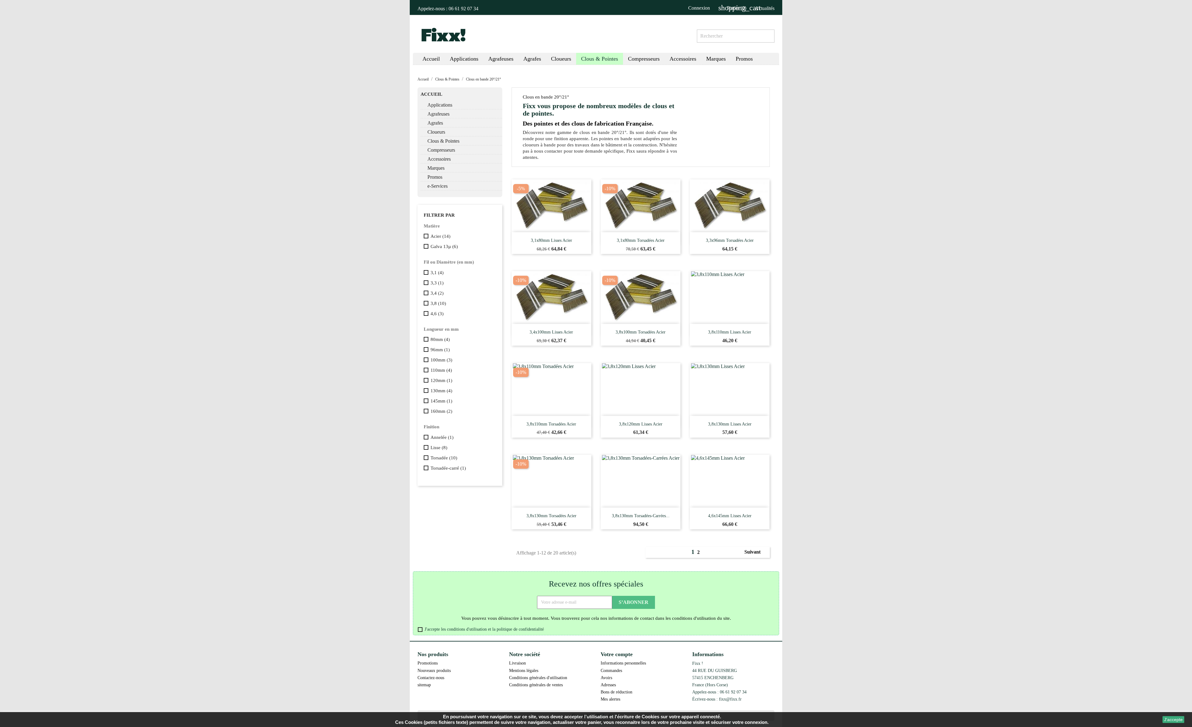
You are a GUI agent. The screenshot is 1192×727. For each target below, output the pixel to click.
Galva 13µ (444, 246)
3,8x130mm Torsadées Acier (551, 515)
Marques (436, 168)
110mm (441, 370)
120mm (441, 380)
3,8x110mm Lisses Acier (729, 332)
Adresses (608, 684)
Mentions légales (523, 670)
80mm (440, 339)
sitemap (424, 684)
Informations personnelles (623, 662)
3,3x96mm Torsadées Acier (730, 240)
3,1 (437, 272)
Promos (434, 177)
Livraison (517, 662)
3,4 (437, 293)
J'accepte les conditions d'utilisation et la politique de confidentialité (484, 629)
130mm (441, 390)
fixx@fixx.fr (730, 699)
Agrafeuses (438, 114)
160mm (441, 411)
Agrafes (435, 123)
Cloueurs (436, 132)
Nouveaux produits (434, 670)
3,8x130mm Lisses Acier (730, 424)
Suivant (755, 552)
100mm (441, 359)
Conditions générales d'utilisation (538, 677)
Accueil (431, 94)
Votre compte (617, 654)
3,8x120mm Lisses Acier (640, 424)
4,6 (437, 313)
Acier (440, 236)
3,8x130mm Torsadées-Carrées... (641, 515)
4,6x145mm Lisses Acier (730, 515)
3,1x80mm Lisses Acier (551, 240)
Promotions (428, 662)
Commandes (611, 670)
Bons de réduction (616, 691)
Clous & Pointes (443, 141)
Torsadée (444, 457)
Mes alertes (610, 699)
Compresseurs (441, 150)
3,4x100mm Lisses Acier (551, 332)
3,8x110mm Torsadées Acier (551, 424)
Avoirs (606, 677)
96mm (440, 349)
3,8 (438, 303)
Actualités (764, 8)
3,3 (437, 282)
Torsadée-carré (448, 468)
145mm (441, 400)
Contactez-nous (431, 677)
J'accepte (1173, 719)
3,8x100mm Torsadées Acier (641, 332)
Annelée (442, 437)
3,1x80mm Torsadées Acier (641, 240)
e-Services (437, 186)
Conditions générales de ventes (536, 684)
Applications (439, 105)
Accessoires (439, 159)
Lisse (439, 447)
